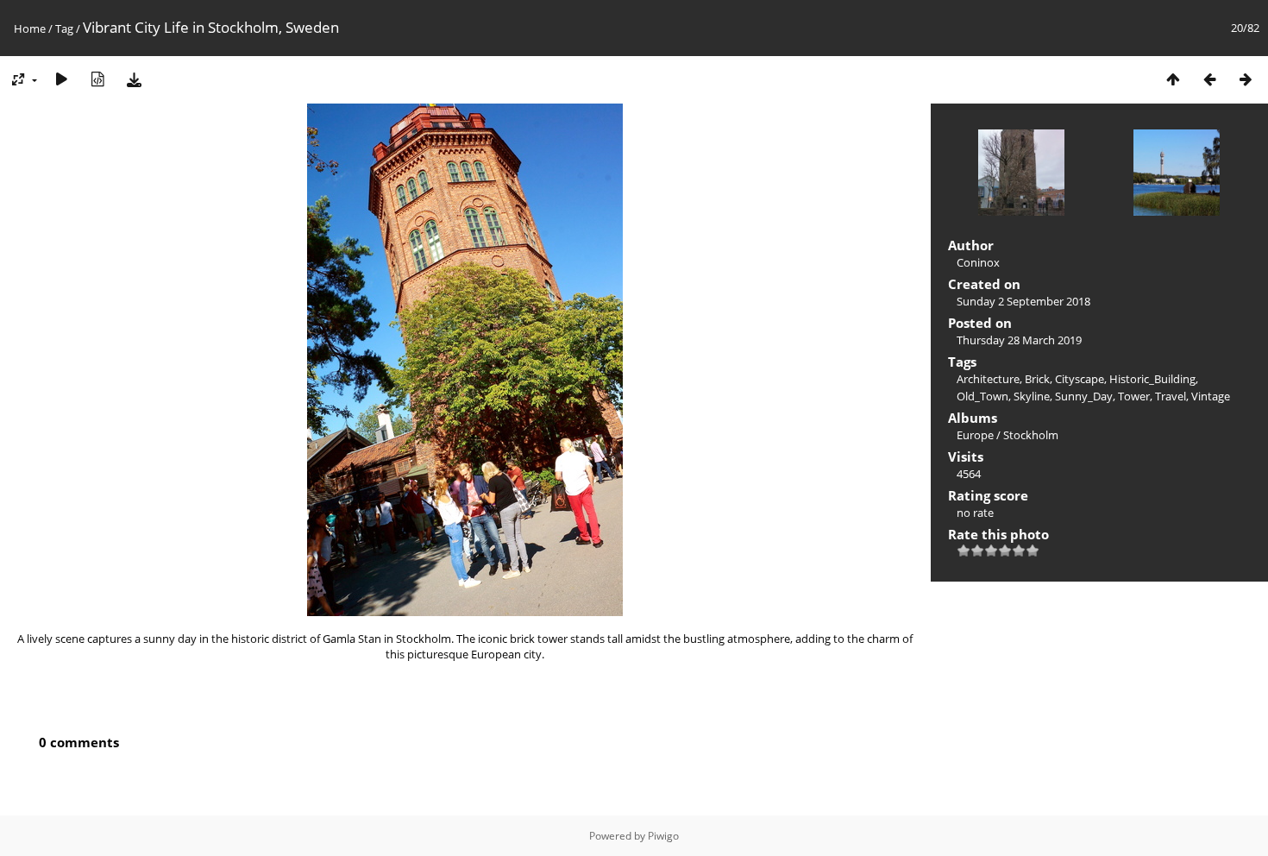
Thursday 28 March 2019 (1019, 340)
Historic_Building (1152, 379)
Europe (975, 435)
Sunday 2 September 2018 (1023, 301)
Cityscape (1079, 379)
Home (30, 28)
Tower (1134, 396)
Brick (1037, 379)
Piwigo (663, 835)
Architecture (988, 379)
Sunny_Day (1084, 396)
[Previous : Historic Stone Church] (1209, 79)
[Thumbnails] (1173, 79)
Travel (1170, 396)
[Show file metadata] (97, 79)
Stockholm (1030, 435)
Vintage (1210, 396)
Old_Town (982, 396)
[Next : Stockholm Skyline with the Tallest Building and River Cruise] (1245, 79)
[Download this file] (134, 79)
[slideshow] (61, 79)
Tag (64, 28)
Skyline (1032, 396)
